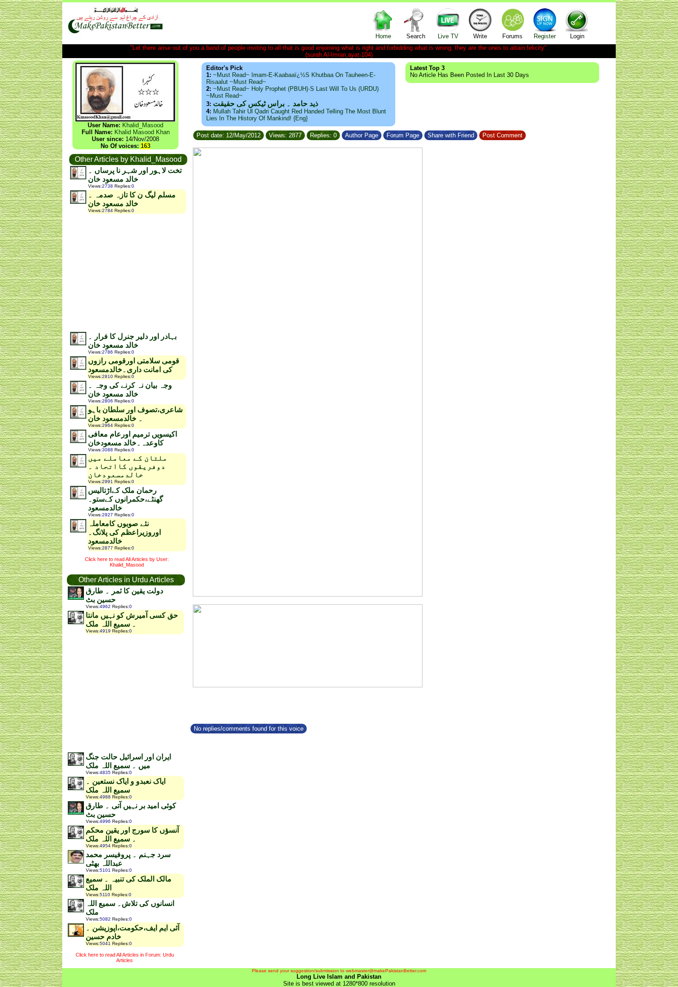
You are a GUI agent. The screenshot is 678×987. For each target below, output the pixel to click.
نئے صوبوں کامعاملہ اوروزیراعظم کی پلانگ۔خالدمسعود (124, 532)
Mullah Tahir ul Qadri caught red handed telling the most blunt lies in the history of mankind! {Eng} (296, 115)
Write (480, 36)
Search (415, 36)
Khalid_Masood (142, 125)
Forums (512, 36)
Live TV (448, 36)
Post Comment (502, 135)
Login (577, 36)
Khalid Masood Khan (142, 132)
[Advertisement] (127, 272)
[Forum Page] (423, 133)
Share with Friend (451, 135)
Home (383, 36)
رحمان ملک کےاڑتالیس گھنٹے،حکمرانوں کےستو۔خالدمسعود (125, 499)
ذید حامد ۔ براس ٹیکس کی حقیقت (265, 103)
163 (145, 145)
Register (545, 36)
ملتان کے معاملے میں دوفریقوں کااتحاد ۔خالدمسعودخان (127, 466)
